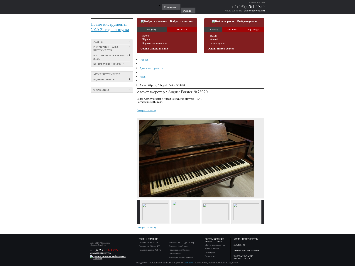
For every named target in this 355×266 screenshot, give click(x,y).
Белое (145, 35)
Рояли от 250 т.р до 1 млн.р (181, 243)
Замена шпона (212, 249)
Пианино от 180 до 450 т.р (151, 246)
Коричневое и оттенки (154, 43)
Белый (213, 35)
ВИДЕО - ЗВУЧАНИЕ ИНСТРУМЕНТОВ (243, 257)
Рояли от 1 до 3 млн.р (179, 246)
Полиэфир (210, 252)
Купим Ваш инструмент (247, 250)
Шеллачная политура (215, 245)
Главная (144, 59)
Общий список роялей (221, 48)
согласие (188, 262)
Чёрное (146, 39)
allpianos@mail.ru (254, 10)
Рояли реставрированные (181, 257)
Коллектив (239, 244)
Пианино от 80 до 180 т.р (150, 243)
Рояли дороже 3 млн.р (179, 250)
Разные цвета (217, 43)
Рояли (143, 76)
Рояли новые (175, 254)
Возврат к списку (146, 110)
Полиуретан (210, 256)
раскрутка (106, 253)
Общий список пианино (154, 48)
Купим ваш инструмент (108, 63)
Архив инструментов (106, 74)
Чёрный (214, 39)
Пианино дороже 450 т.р (150, 250)
